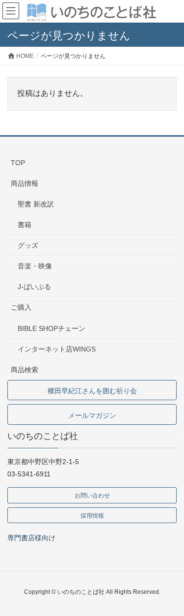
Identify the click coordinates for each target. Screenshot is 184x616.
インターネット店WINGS (57, 349)
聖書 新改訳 (36, 204)
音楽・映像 (35, 266)
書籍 (24, 225)
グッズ (28, 245)
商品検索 (24, 370)
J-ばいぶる (34, 287)
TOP (18, 163)
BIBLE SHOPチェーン (51, 328)
